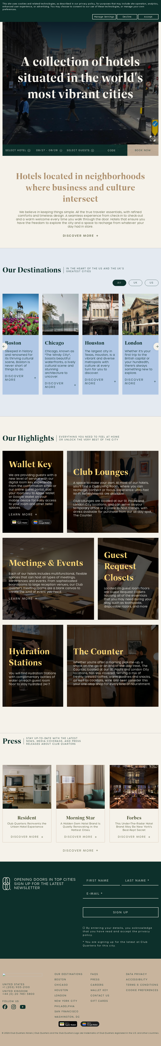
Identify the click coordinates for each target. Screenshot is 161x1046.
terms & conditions (142, 984)
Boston (60, 979)
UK (136, 282)
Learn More (21, 514)
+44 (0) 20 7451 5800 (19, 994)
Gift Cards (99, 1001)
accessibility (136, 979)
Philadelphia (65, 1006)
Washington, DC (67, 1016)
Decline (127, 17)
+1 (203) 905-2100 (16, 987)
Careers (97, 984)
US (152, 282)
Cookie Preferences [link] (142, 990)
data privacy (136, 974)
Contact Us (100, 995)
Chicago (61, 984)
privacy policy (87, 4)
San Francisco (67, 1011)
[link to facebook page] (5, 1007)
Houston (62, 990)
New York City (66, 1001)
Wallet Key (99, 990)
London (61, 995)
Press (95, 979)
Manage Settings (104, 17)
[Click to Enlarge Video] (152, 138)
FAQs (94, 974)
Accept (148, 17)
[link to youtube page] (23, 1007)
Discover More (78, 235)
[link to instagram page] (13, 1007)
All (119, 282)
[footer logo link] (22, 975)
